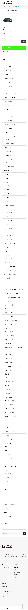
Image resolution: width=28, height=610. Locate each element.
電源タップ (8, 470)
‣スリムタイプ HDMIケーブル (13, 366)
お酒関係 (7, 435)
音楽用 (6, 489)
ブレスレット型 (9, 305)
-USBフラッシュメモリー (11, 205)
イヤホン (7, 285)
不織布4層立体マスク (10, 397)
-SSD (6, 174)
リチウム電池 (8, 520)
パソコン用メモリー (10, 243)
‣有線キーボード (9, 101)
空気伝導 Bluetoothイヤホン (12, 297)
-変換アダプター (9, 163)
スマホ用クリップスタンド (11, 320)
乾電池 (6, 523)
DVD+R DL (7, 493)
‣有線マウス (8, 151)
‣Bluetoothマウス (9, 143)
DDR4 (6, 247)
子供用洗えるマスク (10, 408)
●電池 (5, 512)
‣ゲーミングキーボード (10, 120)
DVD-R (6, 497)
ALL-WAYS (5, 51)
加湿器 (6, 447)
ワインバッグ (8, 462)
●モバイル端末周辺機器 (10, 274)
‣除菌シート (8, 424)
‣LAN (6, 109)
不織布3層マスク (9, 393)
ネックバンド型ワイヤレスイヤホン (14, 289)
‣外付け (7, 189)
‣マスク (7, 385)
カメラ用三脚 (8, 439)
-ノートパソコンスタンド (11, 136)
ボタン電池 (8, 516)
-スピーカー (8, 132)
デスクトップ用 (9, 251)
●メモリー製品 (7, 170)
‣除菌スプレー (8, 428)
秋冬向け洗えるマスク (10, 416)
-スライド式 (8, 212)
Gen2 (7, 201)
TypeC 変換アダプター (10, 78)
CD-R (6, 481)
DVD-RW (7, 508)
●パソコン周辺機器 (9, 67)
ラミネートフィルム (10, 458)
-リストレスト (8, 159)
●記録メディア (7, 474)
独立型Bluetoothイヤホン (11, 293)
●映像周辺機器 (7, 355)
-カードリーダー (9, 86)
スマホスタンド (9, 316)
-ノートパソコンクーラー (11, 116)
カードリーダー (9, 351)
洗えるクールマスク (10, 412)
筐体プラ (8, 220)
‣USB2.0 (7, 209)
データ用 (7, 485)
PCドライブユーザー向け (7, 589)
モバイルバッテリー (10, 332)
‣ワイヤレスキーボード (10, 97)
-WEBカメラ (8, 82)
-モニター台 (8, 155)
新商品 (5, 527)
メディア (6, 55)
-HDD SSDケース (9, 70)
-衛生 (6, 378)
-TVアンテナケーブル (10, 370)
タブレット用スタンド (10, 324)
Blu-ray (7, 477)
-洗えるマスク (9, 404)
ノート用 (7, 255)
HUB (6, 282)
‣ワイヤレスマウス (9, 147)
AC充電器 (7, 278)
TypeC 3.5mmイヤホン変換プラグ (13, 347)
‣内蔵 (6, 178)
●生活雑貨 (6, 374)
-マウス (7, 139)
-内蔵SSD (8, 182)
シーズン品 (8, 443)
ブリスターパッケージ (10, 266)
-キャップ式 (8, 228)
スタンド (7, 308)
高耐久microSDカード (10, 270)
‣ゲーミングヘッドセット (11, 124)
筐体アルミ (9, 216)
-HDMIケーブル (9, 358)
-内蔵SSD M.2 (9, 186)
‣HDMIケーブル (9, 362)
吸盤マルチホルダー (10, 328)
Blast (4, 59)
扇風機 (6, 451)
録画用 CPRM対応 (10, 504)
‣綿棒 (6, 420)
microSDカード (9, 262)
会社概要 (16, 577)
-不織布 (7, 389)
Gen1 (7, 197)
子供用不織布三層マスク (11, 401)
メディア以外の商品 (6, 594)
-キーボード (8, 90)
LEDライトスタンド (10, 431)
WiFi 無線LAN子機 (9, 166)
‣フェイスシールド (9, 381)
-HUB (6, 74)
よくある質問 (17, 572)
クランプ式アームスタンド (11, 312)
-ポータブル (8, 193)
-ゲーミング (8, 113)
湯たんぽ (7, 454)
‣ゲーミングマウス (9, 128)
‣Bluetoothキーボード (10, 93)
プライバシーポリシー (18, 574)
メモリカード (8, 259)
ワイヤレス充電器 (9, 335)
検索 (3, 38)
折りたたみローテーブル (11, 466)
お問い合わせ (17, 570)
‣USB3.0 (7, 224)
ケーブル (7, 301)
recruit (15, 567)
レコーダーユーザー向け (7, 591)
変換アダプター (9, 339)
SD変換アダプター (9, 343)
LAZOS (5, 63)
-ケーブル (7, 105)
